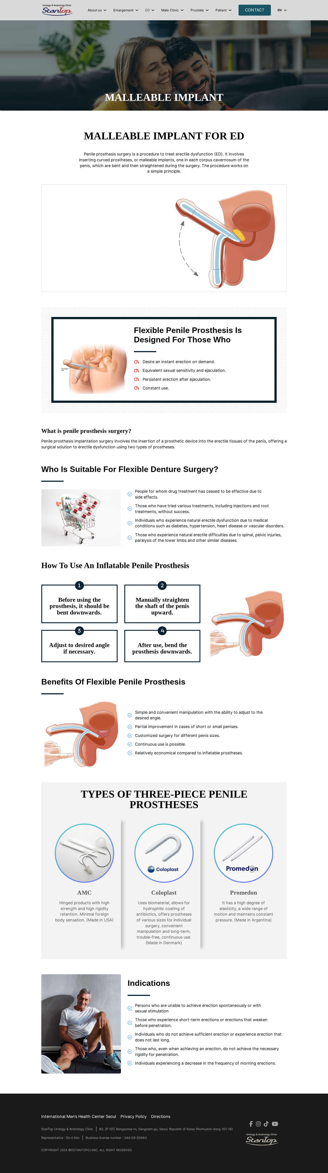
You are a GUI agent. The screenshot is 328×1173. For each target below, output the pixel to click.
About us (95, 10)
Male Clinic (170, 10)
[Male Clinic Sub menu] (182, 10)
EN (280, 10)
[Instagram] (257, 1124)
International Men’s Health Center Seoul (78, 1116)
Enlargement (123, 10)
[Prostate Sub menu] (207, 10)
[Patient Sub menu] (230, 10)
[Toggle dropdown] (285, 10)
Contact (254, 10)
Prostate (197, 10)
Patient (221, 10)
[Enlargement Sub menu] (137, 10)
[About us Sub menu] (105, 10)
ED (147, 10)
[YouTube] (273, 1124)
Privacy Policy (133, 1116)
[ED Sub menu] (153, 10)
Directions (160, 1116)
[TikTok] (265, 1124)
